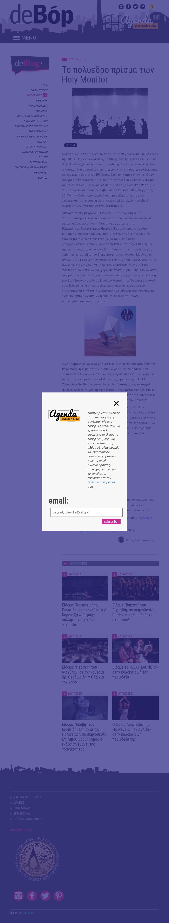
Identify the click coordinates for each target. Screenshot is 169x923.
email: (58, 501)
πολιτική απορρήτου (102, 482)
